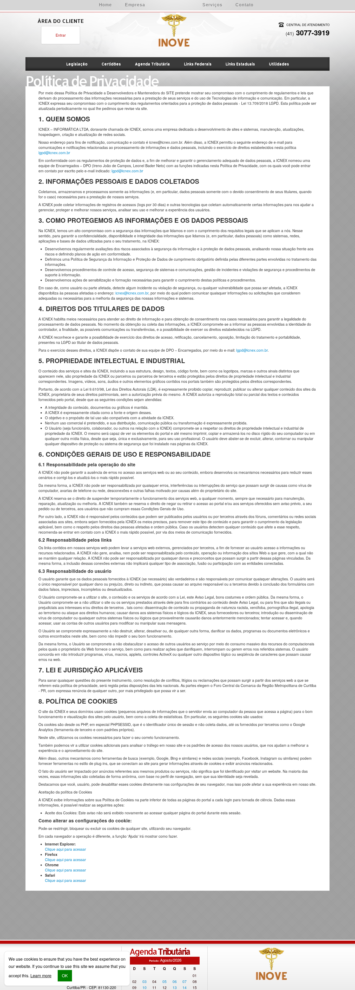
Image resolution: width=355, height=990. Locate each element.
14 (184, 987)
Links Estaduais (240, 63)
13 (175, 987)
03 (144, 981)
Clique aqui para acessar (65, 849)
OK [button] (65, 976)
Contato (244, 5)
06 (175, 981)
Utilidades (279, 63)
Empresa (135, 5)
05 (164, 981)
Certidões (111, 63)
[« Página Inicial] (174, 19)
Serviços (212, 5)
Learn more (40, 976)
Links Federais (198, 63)
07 (184, 981)
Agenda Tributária (152, 63)
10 (144, 987)
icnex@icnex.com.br (131, 293)
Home (105, 5)
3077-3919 (308, 32)
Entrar (61, 35)
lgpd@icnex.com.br (54, 152)
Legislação (77, 63)
